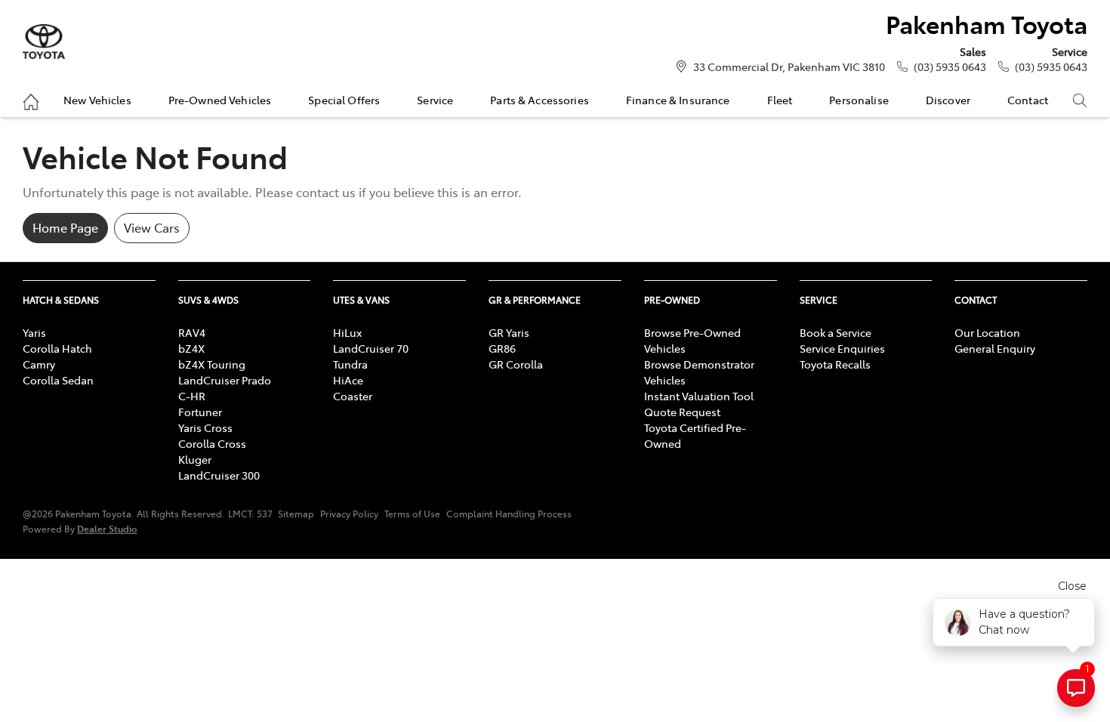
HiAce (348, 379)
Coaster (352, 395)
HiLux (347, 332)
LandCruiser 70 (371, 348)
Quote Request (682, 411)
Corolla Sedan (58, 379)
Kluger (194, 459)
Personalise (859, 99)
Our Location (987, 332)
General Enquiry (994, 348)
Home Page (65, 227)
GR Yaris (509, 332)
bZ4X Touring (211, 364)
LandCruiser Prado (224, 379)
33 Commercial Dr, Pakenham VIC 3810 (789, 66)
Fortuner (200, 411)
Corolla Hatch (57, 348)
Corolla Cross (212, 443)
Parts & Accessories (539, 99)
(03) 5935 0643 (950, 66)
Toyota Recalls (835, 364)
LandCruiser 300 (219, 475)
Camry (39, 364)
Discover (948, 99)
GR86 (502, 348)
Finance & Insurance (678, 99)
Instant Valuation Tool (699, 395)
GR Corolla (516, 364)
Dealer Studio (107, 528)
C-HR (191, 395)
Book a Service (835, 332)
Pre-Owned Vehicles (220, 99)
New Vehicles (97, 99)
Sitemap (296, 514)
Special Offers (344, 99)
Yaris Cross (205, 427)
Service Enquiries (842, 348)
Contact (1027, 99)
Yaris (34, 332)
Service (435, 99)
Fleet (780, 99)
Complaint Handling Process (509, 514)
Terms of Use (412, 514)
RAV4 (191, 332)
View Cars (152, 227)
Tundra (350, 364)
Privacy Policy (349, 514)
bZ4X (191, 348)
